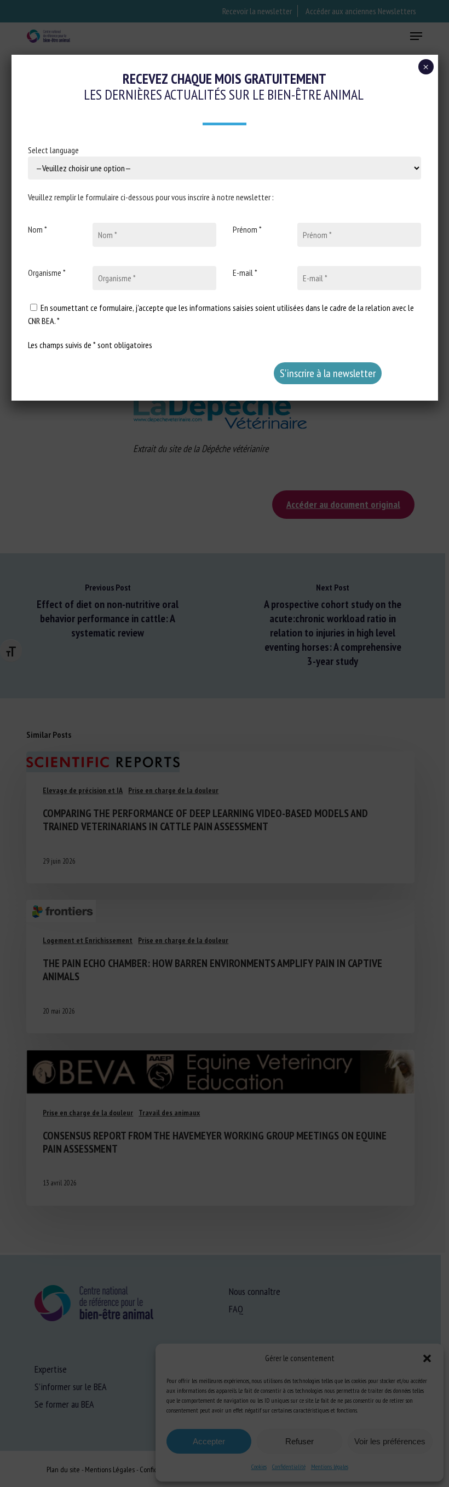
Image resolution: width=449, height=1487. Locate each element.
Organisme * (47, 272)
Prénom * (247, 229)
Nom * (37, 229)
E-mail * (245, 272)
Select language (53, 149)
